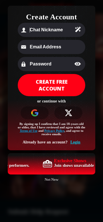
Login (75, 142)
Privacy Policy (54, 130)
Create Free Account (52, 85)
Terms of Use (28, 130)
